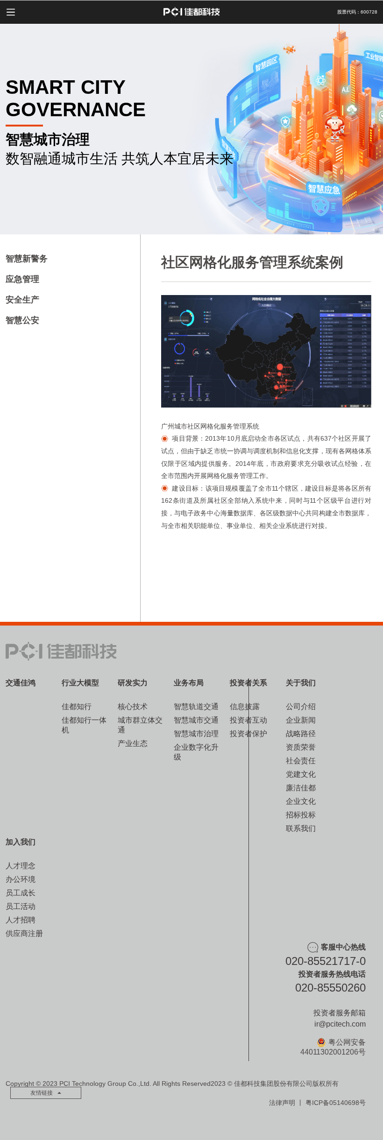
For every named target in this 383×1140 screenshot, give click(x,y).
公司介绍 (301, 707)
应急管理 (22, 279)
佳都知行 (77, 707)
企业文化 (301, 801)
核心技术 (133, 707)
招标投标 (301, 815)
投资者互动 (248, 720)
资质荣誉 (301, 747)
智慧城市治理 (196, 734)
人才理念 (20, 866)
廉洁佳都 (301, 788)
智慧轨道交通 (196, 707)
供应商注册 (24, 933)
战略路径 (301, 734)
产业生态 (133, 743)
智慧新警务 (27, 258)
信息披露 (245, 707)
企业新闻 (301, 720)
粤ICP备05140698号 (335, 1102)
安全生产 (22, 299)
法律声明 (282, 1102)
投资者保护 (248, 734)
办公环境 (20, 879)
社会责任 (301, 761)
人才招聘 (20, 920)
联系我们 (301, 828)
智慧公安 (22, 320)
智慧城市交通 (196, 720)
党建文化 (301, 774)
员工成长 (20, 893)
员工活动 (20, 906)
